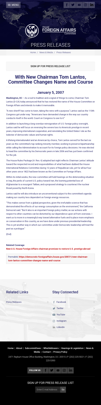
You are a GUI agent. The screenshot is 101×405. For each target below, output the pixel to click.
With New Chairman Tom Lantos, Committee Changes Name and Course (50, 79)
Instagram (85, 5)
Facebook (67, 5)
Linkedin (92, 5)
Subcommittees (33, 348)
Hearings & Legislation (72, 348)
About (19, 348)
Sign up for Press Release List (50, 66)
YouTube (79, 5)
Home (33, 52)
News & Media (46, 52)
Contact (46, 352)
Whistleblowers (51, 348)
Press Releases (50, 45)
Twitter (73, 5)
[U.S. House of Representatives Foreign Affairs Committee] (50, 30)
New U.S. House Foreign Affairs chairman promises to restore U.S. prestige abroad (48, 249)
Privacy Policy (60, 352)
